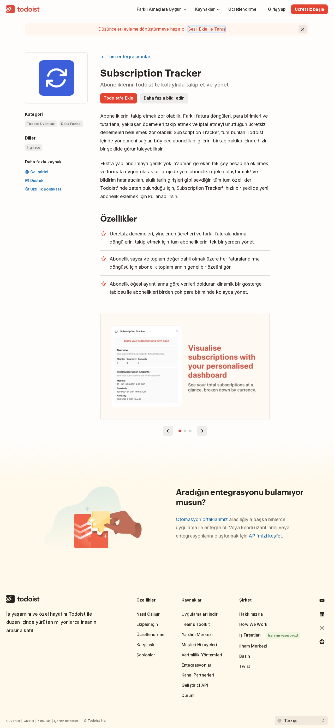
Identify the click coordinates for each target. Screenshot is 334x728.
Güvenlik (13, 721)
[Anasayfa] (23, 9)
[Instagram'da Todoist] (322, 629)
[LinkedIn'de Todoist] (322, 615)
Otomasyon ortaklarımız (202, 519)
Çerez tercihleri (67, 721)
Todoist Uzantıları (41, 124)
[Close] (303, 29)
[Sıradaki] (202, 431)
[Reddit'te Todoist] (322, 642)
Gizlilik (29, 721)
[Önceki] (168, 431)
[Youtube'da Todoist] (322, 601)
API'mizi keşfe (264, 536)
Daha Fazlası (71, 124)
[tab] (179, 431)
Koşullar (44, 721)
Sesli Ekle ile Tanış (206, 29)
